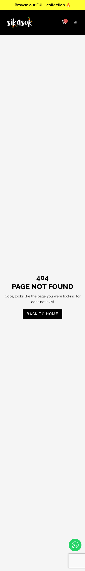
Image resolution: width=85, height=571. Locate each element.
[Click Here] (75, 22)
